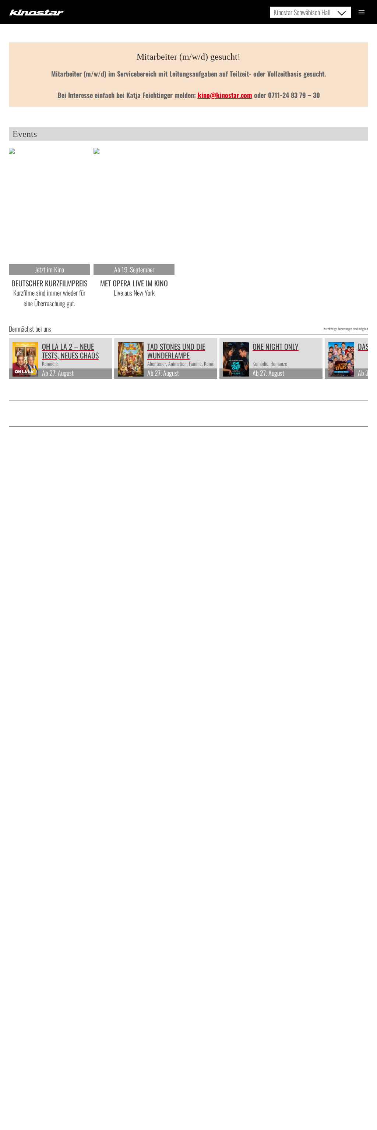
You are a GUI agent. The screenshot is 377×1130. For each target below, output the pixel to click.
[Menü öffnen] (361, 12)
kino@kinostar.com (225, 95)
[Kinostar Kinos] (36, 12)
